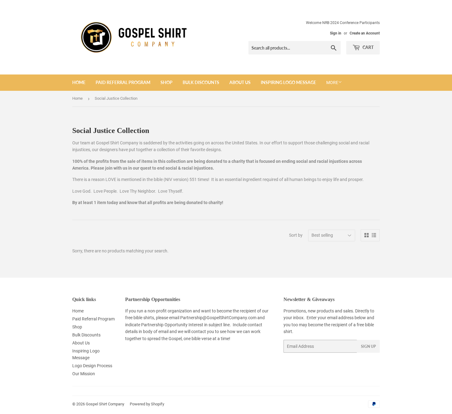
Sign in (335, 33)
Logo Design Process (92, 365)
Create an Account (365, 33)
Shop (166, 82)
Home (78, 82)
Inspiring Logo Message (288, 82)
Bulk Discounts (201, 82)
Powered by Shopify (147, 404)
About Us (240, 82)
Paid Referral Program (123, 82)
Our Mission (83, 373)
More (332, 82)
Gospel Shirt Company (105, 404)
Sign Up (368, 346)
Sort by (296, 235)
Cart (368, 47)
